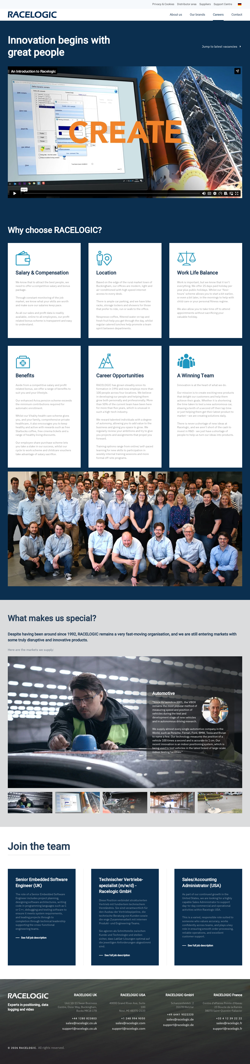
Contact (236, 14)
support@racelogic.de (178, 1025)
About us (176, 14)
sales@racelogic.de (180, 1019)
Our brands (197, 14)
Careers (218, 14)
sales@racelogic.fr (229, 1023)
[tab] (30, 802)
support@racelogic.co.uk (79, 1028)
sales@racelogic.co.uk (81, 1023)
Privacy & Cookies (163, 4)
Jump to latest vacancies (219, 46)
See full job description (33, 937)
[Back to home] (33, 14)
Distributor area (186, 4)
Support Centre (223, 4)
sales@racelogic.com (130, 1023)
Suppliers (205, 4)
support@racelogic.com (128, 1028)
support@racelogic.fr (227, 1028)
